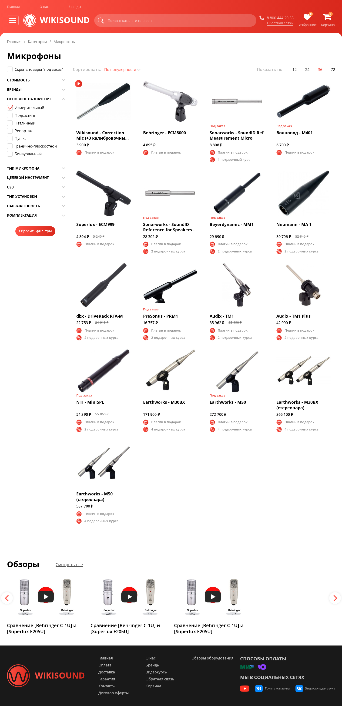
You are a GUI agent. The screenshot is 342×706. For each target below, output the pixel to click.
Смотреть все (69, 564)
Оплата (104, 665)
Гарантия (106, 679)
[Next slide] (335, 598)
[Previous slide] (7, 598)
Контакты (106, 686)
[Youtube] (244, 688)
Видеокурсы (157, 672)
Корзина (153, 686)
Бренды (74, 6)
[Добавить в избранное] (131, 82)
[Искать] (101, 20)
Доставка (106, 672)
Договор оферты (113, 693)
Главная (13, 6)
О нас (44, 6)
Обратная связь (280, 23)
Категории (37, 41)
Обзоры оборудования (212, 658)
